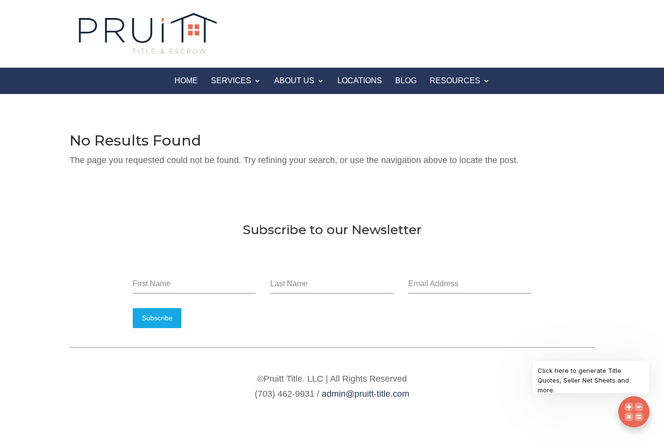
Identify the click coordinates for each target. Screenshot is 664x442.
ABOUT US (294, 80)
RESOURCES (455, 80)
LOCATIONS (359, 80)
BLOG (406, 80)
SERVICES (231, 80)
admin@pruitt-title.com (365, 394)
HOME (186, 80)
